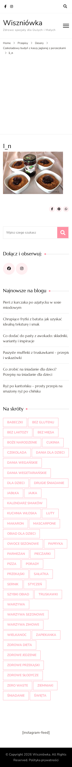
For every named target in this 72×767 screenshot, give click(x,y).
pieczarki (42, 554)
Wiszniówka (22, 23)
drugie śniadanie (49, 483)
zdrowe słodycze (23, 675)
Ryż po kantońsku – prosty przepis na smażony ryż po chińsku (32, 388)
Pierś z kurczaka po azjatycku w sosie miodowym (32, 305)
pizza (11, 564)
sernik (12, 584)
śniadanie (16, 695)
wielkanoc (17, 635)
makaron (15, 523)
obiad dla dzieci (21, 533)
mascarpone (44, 523)
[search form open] (65, 6)
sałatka (41, 574)
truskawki (48, 594)
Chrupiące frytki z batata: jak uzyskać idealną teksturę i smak (32, 322)
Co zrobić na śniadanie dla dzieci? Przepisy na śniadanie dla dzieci (29, 372)
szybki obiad (18, 594)
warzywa (16, 604)
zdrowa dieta (19, 645)
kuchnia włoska (22, 513)
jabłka (13, 493)
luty (50, 513)
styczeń (35, 584)
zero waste (17, 685)
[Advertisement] (36, 93)
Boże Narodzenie (22, 442)
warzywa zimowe (23, 624)
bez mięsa (46, 432)
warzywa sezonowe (25, 614)
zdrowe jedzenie (21, 655)
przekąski (15, 574)
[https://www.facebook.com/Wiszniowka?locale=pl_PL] (9, 269)
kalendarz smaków (25, 503)
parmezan (16, 554)
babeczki (15, 422)
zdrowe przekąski (23, 665)
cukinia (52, 442)
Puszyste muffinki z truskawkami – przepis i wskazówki (36, 355)
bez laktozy (17, 432)
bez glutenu (43, 422)
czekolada (17, 452)
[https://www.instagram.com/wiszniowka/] (22, 269)
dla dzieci (16, 483)
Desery (39, 43)
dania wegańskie (22, 462)
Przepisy (23, 43)
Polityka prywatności (44, 760)
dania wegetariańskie (27, 473)
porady (32, 564)
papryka (55, 544)
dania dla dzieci (50, 452)
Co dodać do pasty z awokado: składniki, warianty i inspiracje (35, 338)
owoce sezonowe (23, 544)
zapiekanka (46, 635)
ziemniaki (45, 685)
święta (40, 695)
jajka (32, 493)
